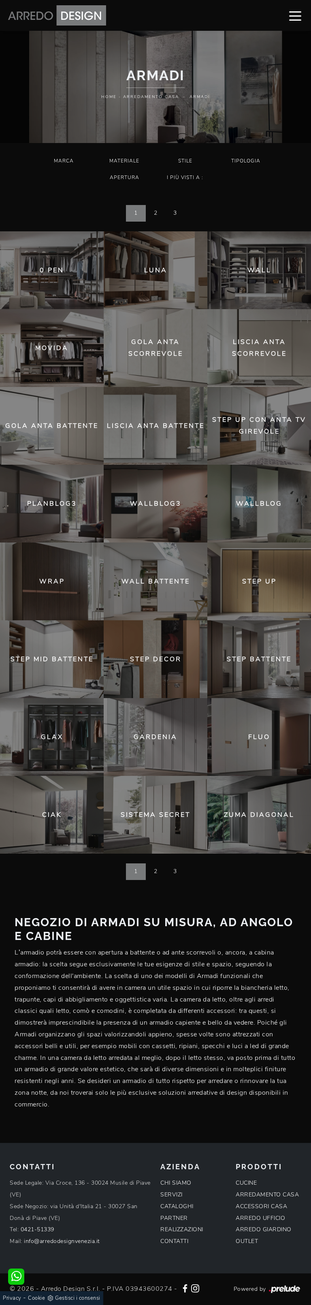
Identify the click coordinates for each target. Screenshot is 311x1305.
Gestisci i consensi (77, 1298)
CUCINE (246, 1183)
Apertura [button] (124, 177)
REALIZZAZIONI (181, 1229)
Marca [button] (64, 161)
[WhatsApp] (16, 1277)
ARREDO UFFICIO (260, 1218)
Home (109, 97)
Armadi (200, 97)
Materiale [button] (124, 161)
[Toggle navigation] (295, 15)
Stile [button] (185, 161)
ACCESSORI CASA (261, 1206)
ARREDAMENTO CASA (267, 1194)
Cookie (36, 1298)
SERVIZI (171, 1194)
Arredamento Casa (151, 97)
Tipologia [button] (245, 161)
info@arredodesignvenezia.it (62, 1241)
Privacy (12, 1298)
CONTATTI (174, 1241)
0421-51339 (37, 1229)
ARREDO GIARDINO (264, 1229)
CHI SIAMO (176, 1183)
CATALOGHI (177, 1206)
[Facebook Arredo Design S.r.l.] (185, 1287)
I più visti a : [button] (185, 177)
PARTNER (174, 1218)
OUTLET (247, 1241)
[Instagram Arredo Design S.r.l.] (195, 1287)
